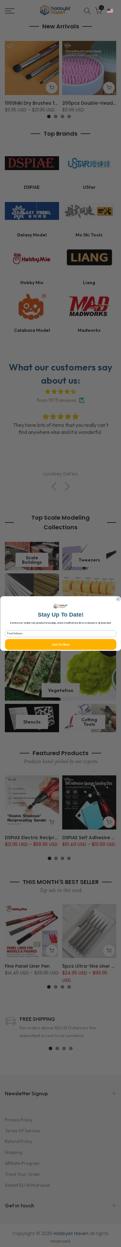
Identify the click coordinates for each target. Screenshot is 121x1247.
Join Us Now (60, 644)
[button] (110, 11)
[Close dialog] (118, 599)
